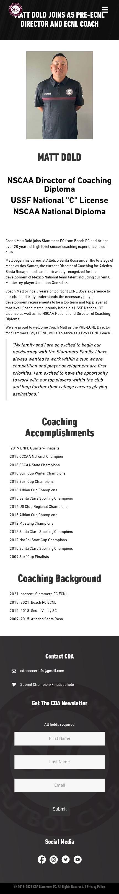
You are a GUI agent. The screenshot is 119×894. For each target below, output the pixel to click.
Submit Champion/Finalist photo (47, 685)
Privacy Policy (96, 887)
